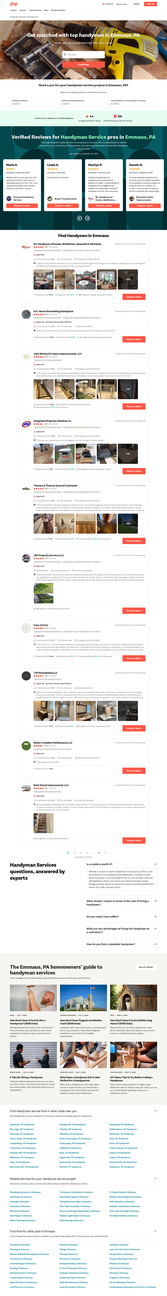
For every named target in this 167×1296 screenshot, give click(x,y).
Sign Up (150, 3)
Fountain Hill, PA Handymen (23, 1152)
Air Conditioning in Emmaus (122, 1282)
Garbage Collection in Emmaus (74, 1273)
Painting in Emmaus (19, 1201)
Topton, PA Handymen (120, 1157)
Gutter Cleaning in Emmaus (23, 1220)
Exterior (22, 10)
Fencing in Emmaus (69, 1244)
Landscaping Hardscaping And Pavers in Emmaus (132, 1287)
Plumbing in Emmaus (20, 1244)
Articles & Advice (58, 10)
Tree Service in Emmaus (21, 1258)
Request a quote (22, 205)
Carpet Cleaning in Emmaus (73, 1277)
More (46, 10)
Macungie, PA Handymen (21, 1129)
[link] (8, 198)
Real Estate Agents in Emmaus (74, 1197)
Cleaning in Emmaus (19, 1249)
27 (99, 853)
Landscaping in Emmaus (21, 1277)
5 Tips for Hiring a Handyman (26, 1077)
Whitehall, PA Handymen (71, 1134)
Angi (12, 1015)
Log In (136, 3)
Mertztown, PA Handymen (121, 1134)
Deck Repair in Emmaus (21, 1215)
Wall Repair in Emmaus (21, 1197)
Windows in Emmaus (119, 1263)
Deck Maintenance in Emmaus (74, 1282)
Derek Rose (15, 1072)
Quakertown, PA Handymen (73, 1162)
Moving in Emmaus (68, 1254)
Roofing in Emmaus (19, 1268)
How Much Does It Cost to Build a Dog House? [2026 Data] (131, 1022)
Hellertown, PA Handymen (121, 1166)
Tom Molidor (116, 1072)
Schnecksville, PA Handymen (123, 1162)
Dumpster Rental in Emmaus (73, 1263)
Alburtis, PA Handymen (71, 1129)
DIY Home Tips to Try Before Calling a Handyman (131, 1079)
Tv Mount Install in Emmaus (122, 1192)
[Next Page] (105, 852)
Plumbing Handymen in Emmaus (25, 1192)
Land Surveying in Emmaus (72, 1287)
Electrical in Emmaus (20, 1211)
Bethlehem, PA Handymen (22, 1157)
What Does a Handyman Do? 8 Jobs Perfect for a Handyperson (80, 1079)
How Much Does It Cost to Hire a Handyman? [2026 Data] (28, 1022)
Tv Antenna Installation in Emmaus (76, 1192)
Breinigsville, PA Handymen (73, 1124)
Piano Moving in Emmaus (71, 1220)
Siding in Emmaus (68, 1249)
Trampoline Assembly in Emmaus (75, 1201)
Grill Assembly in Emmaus (121, 1201)
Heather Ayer (66, 1072)
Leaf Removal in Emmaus (22, 1287)
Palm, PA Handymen (19, 1162)
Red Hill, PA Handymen (71, 1166)
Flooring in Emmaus (118, 1273)
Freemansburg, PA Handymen (123, 1148)
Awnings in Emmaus (119, 1244)
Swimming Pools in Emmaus (23, 1273)
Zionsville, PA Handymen (22, 1134)
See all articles (146, 967)
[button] (44, 279)
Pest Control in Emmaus (120, 1268)
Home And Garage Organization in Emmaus (80, 1211)
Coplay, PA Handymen (119, 1152)
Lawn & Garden (35, 10)
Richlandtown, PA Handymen (123, 1129)
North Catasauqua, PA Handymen (75, 1138)
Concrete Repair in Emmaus (23, 1263)
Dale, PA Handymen (118, 1138)
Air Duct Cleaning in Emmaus (73, 1268)
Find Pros (83, 64)
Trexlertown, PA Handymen (23, 1148)
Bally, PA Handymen (69, 1152)
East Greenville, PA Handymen (24, 1166)
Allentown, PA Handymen (22, 1124)
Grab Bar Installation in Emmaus (124, 1206)
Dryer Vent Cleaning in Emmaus (124, 1211)
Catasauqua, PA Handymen (72, 1143)
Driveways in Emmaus (70, 1258)
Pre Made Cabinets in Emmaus (123, 1215)
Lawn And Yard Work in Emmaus (124, 1249)
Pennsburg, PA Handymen (121, 1124)
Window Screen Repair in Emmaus (125, 1197)
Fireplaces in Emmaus (119, 1277)
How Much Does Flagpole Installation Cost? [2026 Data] (81, 1022)
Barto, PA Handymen (119, 1143)
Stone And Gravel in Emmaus (23, 1282)
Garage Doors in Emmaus (121, 1254)
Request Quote (134, 296)
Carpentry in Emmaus (20, 1206)
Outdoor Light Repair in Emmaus (75, 1215)
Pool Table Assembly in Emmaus (75, 1206)
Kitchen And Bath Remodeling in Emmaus (29, 1254)
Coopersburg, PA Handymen (23, 1143)
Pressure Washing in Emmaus (123, 1258)
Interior (13, 10)
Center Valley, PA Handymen (23, 1138)
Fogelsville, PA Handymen (72, 1157)
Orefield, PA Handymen (70, 1148)
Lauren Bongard (68, 1015)
